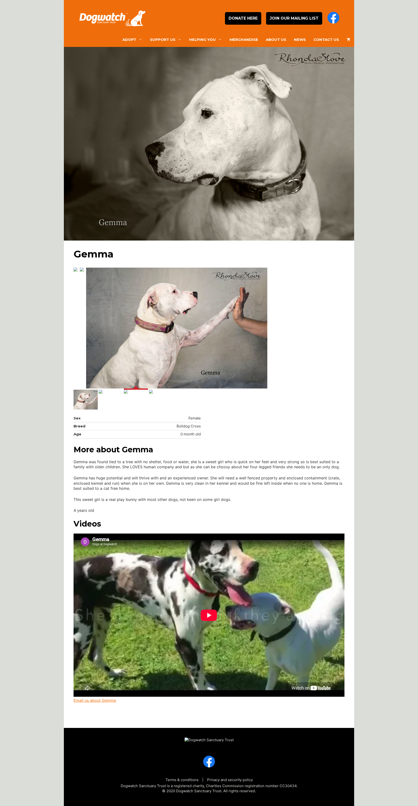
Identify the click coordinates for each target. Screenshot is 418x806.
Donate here (243, 18)
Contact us (326, 39)
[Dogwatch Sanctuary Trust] (209, 738)
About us (276, 39)
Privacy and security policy (230, 779)
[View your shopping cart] (348, 39)
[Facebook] (333, 18)
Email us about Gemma (95, 700)
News (300, 39)
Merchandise (244, 39)
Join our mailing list (294, 18)
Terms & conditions (182, 779)
